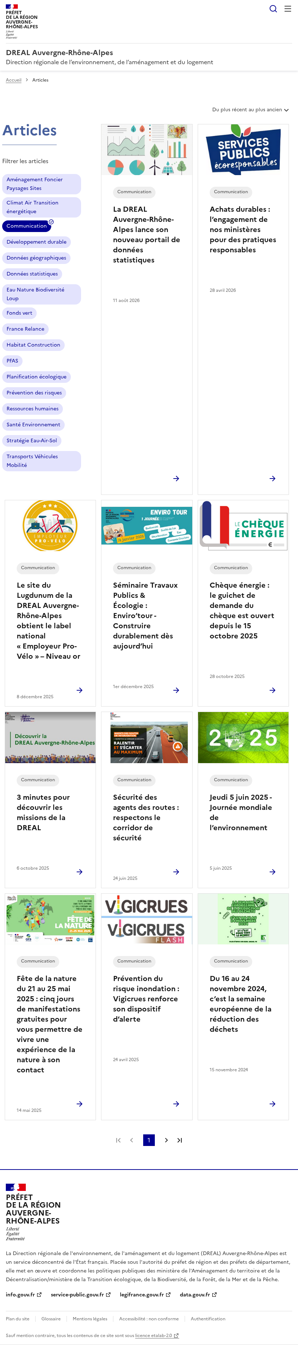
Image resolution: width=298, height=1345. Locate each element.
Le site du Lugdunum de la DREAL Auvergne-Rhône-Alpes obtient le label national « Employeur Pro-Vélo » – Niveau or (48, 621)
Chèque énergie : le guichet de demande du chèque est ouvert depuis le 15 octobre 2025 (242, 610)
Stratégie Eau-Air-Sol (32, 440)
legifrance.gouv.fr (142, 1295)
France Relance (25, 329)
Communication (27, 227)
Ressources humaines (33, 409)
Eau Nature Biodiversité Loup (35, 294)
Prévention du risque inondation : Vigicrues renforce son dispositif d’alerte (146, 999)
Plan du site (17, 1319)
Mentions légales (90, 1319)
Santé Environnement (33, 425)
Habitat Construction (33, 345)
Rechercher (273, 8)
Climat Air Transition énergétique (33, 207)
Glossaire (51, 1319)
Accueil (13, 80)
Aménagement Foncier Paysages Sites (35, 184)
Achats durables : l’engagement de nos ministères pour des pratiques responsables (243, 229)
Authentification (208, 1319)
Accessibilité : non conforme (149, 1319)
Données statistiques (32, 274)
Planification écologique (37, 377)
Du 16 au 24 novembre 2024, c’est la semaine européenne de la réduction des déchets (240, 1004)
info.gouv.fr (20, 1295)
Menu (288, 8)
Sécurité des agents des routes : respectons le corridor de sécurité (146, 817)
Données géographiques (36, 258)
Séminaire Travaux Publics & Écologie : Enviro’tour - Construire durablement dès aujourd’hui (145, 615)
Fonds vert (19, 313)
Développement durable (37, 242)
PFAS (12, 361)
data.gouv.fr (195, 1295)
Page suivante (166, 1140)
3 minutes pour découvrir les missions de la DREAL (43, 812)
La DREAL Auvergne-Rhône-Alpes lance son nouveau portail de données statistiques (146, 234)
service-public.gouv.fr (77, 1295)
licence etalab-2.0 (153, 1335)
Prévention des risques (34, 393)
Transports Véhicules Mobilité (32, 461)
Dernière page (179, 1140)
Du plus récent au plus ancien (247, 112)
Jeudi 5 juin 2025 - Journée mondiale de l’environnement (241, 812)
